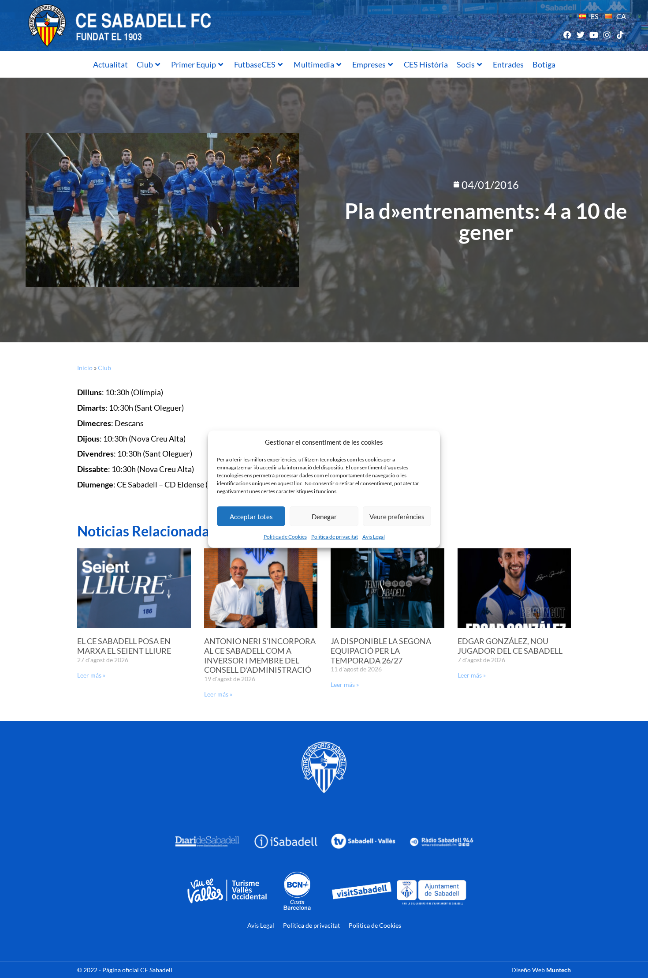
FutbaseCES (255, 64)
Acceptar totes (251, 516)
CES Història (426, 64)
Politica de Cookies (285, 536)
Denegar (324, 516)
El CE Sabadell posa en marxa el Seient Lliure (124, 646)
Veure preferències (397, 516)
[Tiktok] (620, 34)
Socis (466, 64)
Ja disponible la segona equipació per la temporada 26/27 (381, 650)
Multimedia (314, 64)
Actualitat (110, 64)
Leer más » (91, 675)
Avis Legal (373, 536)
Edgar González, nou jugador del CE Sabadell (510, 646)
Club (145, 64)
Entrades (508, 64)
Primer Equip (193, 64)
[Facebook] (567, 34)
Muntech (558, 970)
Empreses (369, 64)
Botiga (544, 64)
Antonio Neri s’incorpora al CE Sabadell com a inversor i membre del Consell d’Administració (260, 655)
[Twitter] (580, 34)
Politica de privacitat (334, 536)
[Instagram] (607, 34)
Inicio (85, 367)
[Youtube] (593, 34)
